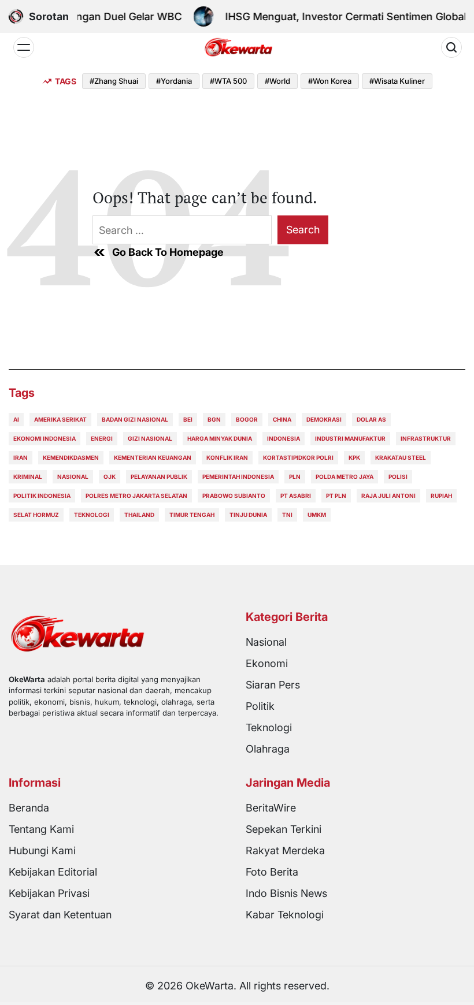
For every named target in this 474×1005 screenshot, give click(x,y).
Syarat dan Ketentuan (60, 915)
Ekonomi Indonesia (44, 438)
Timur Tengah (191, 514)
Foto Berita (272, 872)
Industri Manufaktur (350, 438)
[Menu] (24, 47)
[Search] (451, 47)
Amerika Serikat (60, 419)
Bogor (247, 419)
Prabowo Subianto (233, 495)
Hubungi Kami (42, 850)
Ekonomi (267, 663)
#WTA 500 (228, 80)
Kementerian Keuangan (152, 457)
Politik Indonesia (42, 495)
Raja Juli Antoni (388, 495)
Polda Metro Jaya (344, 476)
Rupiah (441, 495)
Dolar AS (371, 419)
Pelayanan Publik (159, 476)
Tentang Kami (41, 829)
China (282, 419)
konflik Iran (227, 457)
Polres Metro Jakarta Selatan (136, 495)
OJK (109, 476)
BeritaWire (271, 808)
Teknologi (91, 514)
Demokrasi (324, 419)
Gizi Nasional (150, 438)
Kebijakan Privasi (49, 893)
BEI (187, 419)
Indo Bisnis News (286, 893)
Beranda (29, 808)
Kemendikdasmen (71, 457)
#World (277, 80)
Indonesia (283, 438)
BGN (214, 419)
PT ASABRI (295, 495)
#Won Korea (329, 80)
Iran (20, 457)
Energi (102, 438)
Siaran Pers (273, 685)
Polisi (398, 476)
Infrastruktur (426, 438)
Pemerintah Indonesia (238, 476)
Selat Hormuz (36, 514)
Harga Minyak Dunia (219, 438)
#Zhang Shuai (114, 80)
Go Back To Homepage (168, 252)
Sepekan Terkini (283, 829)
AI (16, 419)
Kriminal (27, 476)
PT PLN (336, 495)
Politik (260, 706)
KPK (354, 457)
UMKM (317, 514)
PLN (295, 476)
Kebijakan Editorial (53, 872)
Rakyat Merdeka (285, 850)
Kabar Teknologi (285, 915)
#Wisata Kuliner (397, 80)
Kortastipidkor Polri (298, 457)
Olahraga (268, 749)
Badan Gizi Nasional (135, 419)
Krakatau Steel (400, 457)
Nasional (72, 476)
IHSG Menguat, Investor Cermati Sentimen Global (340, 16)
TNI (287, 514)
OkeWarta (210, 986)
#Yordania (174, 80)
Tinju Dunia (248, 514)
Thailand (139, 514)
